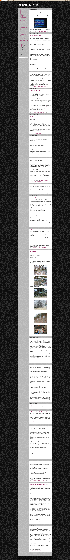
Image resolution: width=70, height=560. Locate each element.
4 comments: (44, 181)
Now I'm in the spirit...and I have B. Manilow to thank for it (40, 411)
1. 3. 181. (21, 16)
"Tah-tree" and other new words (35, 35)
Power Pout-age (32, 365)
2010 (20, 11)
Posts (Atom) (34, 554)
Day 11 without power (33, 137)
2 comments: (44, 133)
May (21, 49)
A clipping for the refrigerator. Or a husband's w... (22, 36)
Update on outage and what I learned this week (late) (39, 197)
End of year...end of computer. (35, 90)
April (21, 50)
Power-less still (32, 184)
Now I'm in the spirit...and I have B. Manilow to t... (23, 34)
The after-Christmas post (34, 72)
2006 (20, 54)
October (22, 44)
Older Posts (49, 553)
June (21, 48)
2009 (20, 12)
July (21, 47)
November (22, 43)
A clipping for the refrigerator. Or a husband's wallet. (39, 426)
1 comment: (44, 112)
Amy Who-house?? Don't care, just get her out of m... (23, 39)
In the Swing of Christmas (37, 414)
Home (40, 553)
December (22, 15)
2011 (20, 10)
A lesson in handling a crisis (23, 30)
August (21, 46)
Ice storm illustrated (33, 251)
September (22, 45)
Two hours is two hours (34, 229)
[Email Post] (47, 31)
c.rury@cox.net (47, 106)
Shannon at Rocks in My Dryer (44, 180)
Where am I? (32, 116)
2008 (20, 13)
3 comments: (44, 550)
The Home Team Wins (28, 5)
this (32, 406)
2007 (20, 14)
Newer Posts (32, 553)
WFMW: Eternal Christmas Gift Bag (36, 158)
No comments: (44, 31)
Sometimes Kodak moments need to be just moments (39, 484)
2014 (20, 9)
